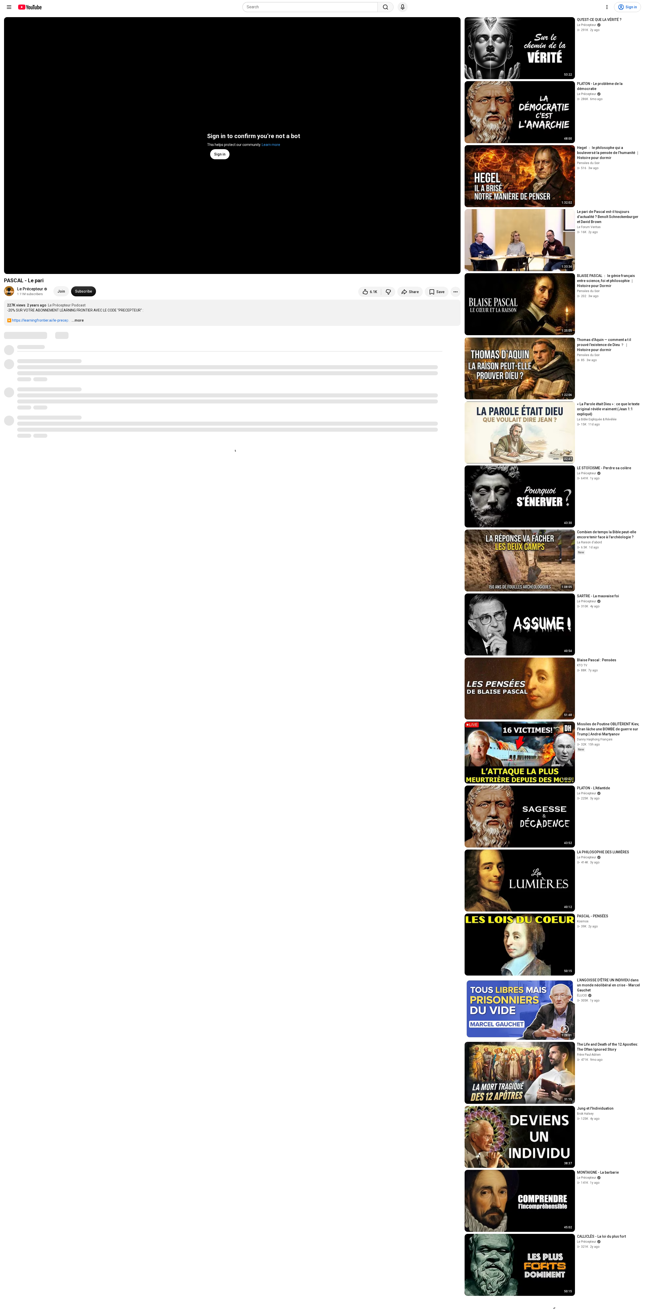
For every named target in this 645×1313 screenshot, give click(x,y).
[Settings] (607, 7)
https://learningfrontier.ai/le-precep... (41, 320)
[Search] (385, 7)
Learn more (271, 145)
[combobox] (311, 7)
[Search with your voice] (403, 7)
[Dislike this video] (388, 292)
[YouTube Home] (29, 7)
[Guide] (9, 7)
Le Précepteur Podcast (66, 305)
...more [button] (78, 320)
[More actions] (455, 292)
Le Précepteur (30, 289)
